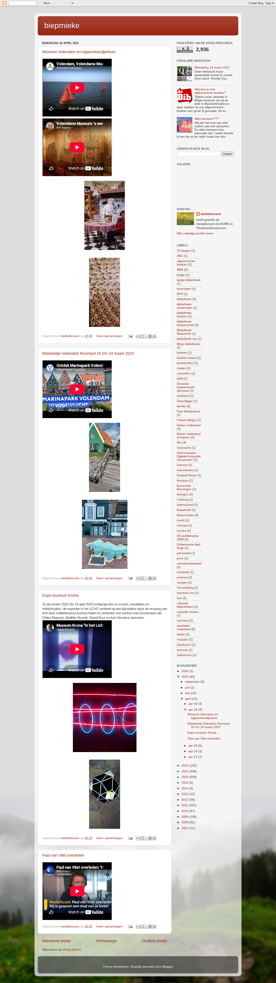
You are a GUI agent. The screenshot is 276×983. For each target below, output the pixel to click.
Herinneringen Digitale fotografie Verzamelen (189, 456)
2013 (185, 794)
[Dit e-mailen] (138, 336)
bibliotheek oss (187, 338)
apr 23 (193, 757)
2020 (185, 777)
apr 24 (193, 751)
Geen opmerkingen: (110, 336)
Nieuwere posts (56, 940)
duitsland (183, 396)
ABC (180, 256)
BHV (180, 294)
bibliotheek (184, 299)
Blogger (167, 966)
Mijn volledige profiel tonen (195, 233)
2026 (185, 671)
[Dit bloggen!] (142, 336)
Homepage (106, 940)
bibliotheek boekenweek (185, 323)
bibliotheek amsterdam (184, 306)
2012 (185, 799)
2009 (185, 816)
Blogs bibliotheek (188, 344)
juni (188, 687)
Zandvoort (184, 644)
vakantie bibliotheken (185, 605)
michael (182, 525)
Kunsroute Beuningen (184, 487)
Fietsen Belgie (186, 420)
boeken (182, 352)
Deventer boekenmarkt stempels (186, 387)
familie (181, 406)
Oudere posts (154, 940)
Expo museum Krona (60, 595)
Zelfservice (184, 655)
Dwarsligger (185, 401)
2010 (185, 811)
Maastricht (184, 510)
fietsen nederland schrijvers (189, 435)
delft (180, 378)
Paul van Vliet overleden (63, 855)
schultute (183, 572)
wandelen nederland (184, 627)
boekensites (185, 363)
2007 (185, 828)
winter (181, 634)
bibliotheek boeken (184, 314)
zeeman (182, 650)
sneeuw (182, 577)
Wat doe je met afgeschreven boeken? (210, 91)
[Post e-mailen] (130, 336)
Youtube (182, 639)
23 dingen (183, 250)
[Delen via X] (146, 336)
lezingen (182, 494)
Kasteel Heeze (187, 475)
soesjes (182, 582)
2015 (185, 782)
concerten (183, 373)
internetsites (185, 470)
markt (181, 520)
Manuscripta (185, 515)
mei (188, 693)
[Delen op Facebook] (150, 336)
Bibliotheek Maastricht (184, 332)
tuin (179, 598)
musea (181, 530)
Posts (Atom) (72, 949)
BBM (180, 269)
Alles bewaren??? (206, 118)
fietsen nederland (189, 425)
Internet (182, 465)
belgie (181, 275)
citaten (181, 368)
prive (180, 558)
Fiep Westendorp (188, 411)
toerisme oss (185, 593)
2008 (185, 822)
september (193, 681)
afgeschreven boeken (186, 262)
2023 (185, 676)
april (188, 698)
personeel (183, 553)
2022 (185, 765)
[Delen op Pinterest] (154, 336)
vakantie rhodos (188, 612)
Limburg (182, 499)
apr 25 (193, 745)
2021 (185, 771)
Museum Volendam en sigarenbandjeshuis (78, 52)
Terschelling (185, 587)
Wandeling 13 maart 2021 (212, 67)
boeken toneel (186, 357)
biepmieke (62, 25)
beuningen (184, 288)
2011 (185, 805)
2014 (185, 788)
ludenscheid (185, 504)
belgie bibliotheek (189, 280)
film (179, 442)
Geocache (184, 447)
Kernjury (182, 480)
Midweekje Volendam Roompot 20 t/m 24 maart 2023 (88, 353)
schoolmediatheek (189, 563)
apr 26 (193, 709)
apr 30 (193, 703)
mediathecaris (211, 214)
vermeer (182, 620)
